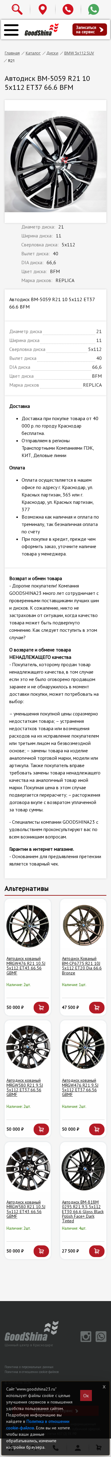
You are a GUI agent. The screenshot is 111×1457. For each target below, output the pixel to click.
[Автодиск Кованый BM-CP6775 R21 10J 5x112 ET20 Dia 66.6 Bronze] (83, 925)
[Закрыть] (104, 1387)
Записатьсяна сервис (86, 29)
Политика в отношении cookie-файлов (32, 1372)
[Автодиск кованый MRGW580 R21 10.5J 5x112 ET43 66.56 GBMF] (28, 1168)
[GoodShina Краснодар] (42, 29)
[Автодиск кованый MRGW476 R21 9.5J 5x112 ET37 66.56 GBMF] (83, 1047)
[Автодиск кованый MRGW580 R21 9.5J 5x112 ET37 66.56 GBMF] (28, 1047)
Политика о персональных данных (29, 1367)
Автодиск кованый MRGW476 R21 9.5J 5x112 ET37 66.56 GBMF (80, 1087)
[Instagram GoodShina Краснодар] (84, 1340)
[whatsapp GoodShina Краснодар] (99, 1340)
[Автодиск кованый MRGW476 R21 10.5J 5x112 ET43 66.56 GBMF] (28, 925)
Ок (86, 1395)
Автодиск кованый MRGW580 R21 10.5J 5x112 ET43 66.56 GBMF (25, 1209)
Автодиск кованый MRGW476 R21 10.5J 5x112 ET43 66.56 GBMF (25, 965)
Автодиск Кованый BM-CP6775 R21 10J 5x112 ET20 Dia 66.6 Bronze (82, 965)
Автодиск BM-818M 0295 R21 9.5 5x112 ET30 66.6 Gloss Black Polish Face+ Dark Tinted (83, 1211)
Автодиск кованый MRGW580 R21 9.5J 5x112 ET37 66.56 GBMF (24, 1087)
